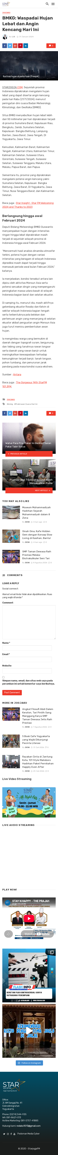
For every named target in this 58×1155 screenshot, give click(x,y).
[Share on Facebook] (4, 45)
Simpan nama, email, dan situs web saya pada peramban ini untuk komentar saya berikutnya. (28, 682)
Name (6, 643)
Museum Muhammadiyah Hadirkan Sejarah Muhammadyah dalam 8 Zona (36, 512)
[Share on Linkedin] (25, 45)
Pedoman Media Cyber (28, 1133)
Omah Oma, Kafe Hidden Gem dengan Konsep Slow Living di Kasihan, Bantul (37, 535)
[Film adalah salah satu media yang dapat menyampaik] (29, 975)
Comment (7, 602)
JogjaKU (6, 12)
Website (6, 665)
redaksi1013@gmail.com (29, 1126)
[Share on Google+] (15, 45)
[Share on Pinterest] (20, 45)
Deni (27, 522)
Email (6, 654)
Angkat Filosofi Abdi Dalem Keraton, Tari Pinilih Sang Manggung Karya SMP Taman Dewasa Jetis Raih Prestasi (37, 716)
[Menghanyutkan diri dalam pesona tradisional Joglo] (29, 1031)
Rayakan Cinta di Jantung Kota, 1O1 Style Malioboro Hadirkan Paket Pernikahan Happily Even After (38, 761)
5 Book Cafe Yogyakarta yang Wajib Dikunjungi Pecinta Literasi (36, 740)
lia (13, 37)
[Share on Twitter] (10, 45)
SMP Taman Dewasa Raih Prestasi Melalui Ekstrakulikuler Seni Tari (36, 555)
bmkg (10, 404)
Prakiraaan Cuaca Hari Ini (26, 404)
